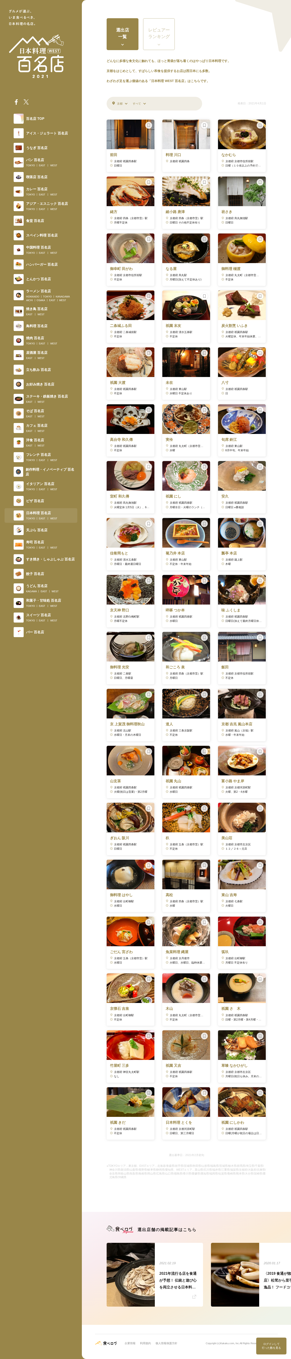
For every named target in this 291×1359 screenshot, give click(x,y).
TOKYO (30, 165)
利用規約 (145, 1343)
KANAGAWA (63, 296)
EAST (42, 165)
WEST (53, 165)
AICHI (29, 300)
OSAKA (41, 300)
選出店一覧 (122, 33)
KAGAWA (31, 591)
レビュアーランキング (159, 33)
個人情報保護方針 (166, 1343)
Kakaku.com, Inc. (230, 1343)
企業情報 (130, 1343)
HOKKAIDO (32, 296)
